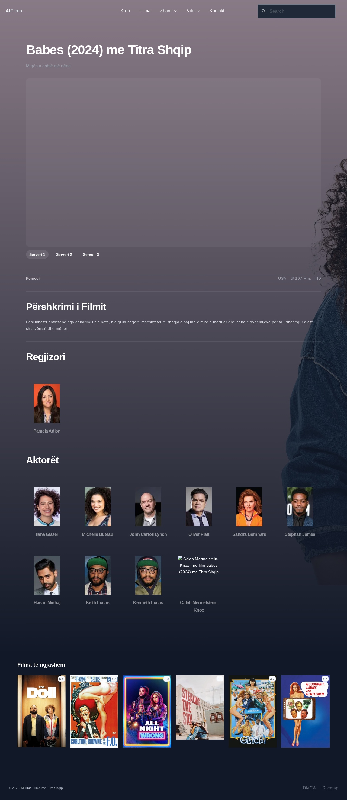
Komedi (33, 278)
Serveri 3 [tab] (91, 254)
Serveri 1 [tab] (37, 254)
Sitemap (330, 788)
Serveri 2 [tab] (64, 254)
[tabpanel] (173, 162)
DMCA (309, 788)
